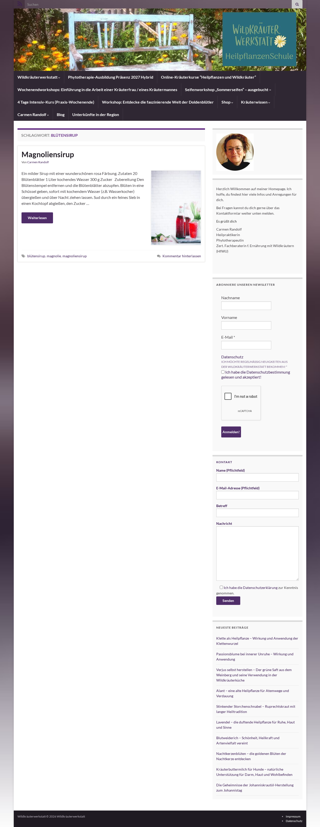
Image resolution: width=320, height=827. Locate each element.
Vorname (229, 317)
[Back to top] (308, 816)
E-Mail (228, 337)
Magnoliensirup (48, 154)
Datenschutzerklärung (260, 587)
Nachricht (224, 523)
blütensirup (36, 256)
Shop (226, 102)
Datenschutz (232, 356)
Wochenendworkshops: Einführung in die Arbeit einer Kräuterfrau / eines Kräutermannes (97, 89)
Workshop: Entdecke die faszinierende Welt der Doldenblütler (158, 102)
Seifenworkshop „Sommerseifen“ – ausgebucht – (228, 89)
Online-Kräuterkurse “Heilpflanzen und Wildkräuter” (208, 77)
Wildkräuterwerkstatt (38, 77)
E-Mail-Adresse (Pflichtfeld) (238, 488)
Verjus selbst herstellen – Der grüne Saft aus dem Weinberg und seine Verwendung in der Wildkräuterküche (254, 675)
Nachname (230, 297)
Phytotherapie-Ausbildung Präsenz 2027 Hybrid (110, 77)
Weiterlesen (37, 218)
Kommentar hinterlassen (181, 256)
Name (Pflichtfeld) (230, 470)
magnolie (54, 256)
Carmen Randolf (32, 114)
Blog (60, 114)
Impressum (293, 816)
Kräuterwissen (254, 102)
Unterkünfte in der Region (95, 114)
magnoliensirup (74, 256)
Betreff (221, 506)
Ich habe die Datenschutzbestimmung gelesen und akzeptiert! (255, 374)
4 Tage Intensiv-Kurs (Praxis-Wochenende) (56, 102)
